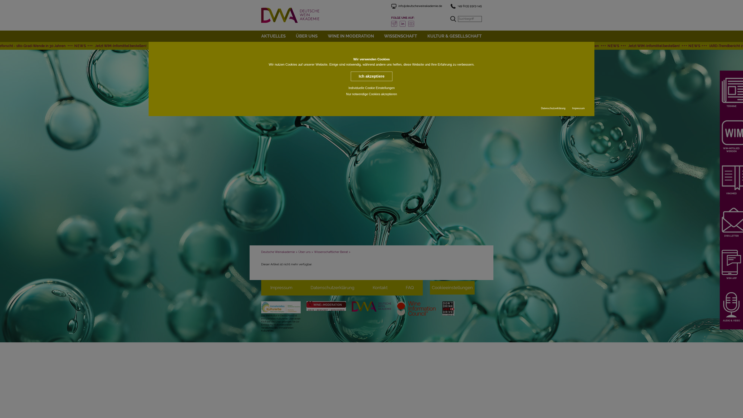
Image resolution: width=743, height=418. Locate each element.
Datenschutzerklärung (553, 108)
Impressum (578, 108)
